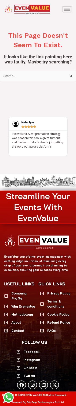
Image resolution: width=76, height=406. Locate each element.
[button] (8, 136)
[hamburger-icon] (67, 9)
